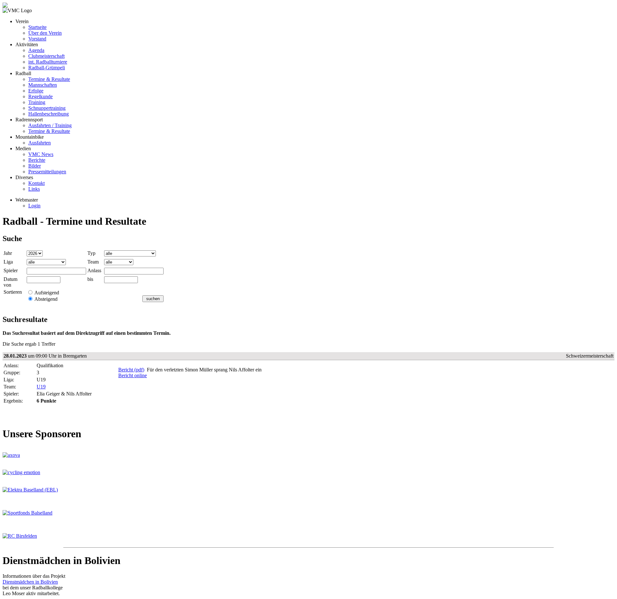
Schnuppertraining (47, 108)
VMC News (40, 154)
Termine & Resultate (49, 79)
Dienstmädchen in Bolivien (30, 582)
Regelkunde (40, 96)
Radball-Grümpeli (46, 67)
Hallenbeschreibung (48, 114)
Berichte (36, 160)
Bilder (34, 166)
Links (34, 189)
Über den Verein (45, 33)
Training (36, 102)
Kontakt (36, 183)
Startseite (37, 27)
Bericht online (132, 375)
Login (34, 205)
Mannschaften (42, 85)
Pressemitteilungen (47, 171)
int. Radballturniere (47, 62)
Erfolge (35, 90)
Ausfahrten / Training (50, 125)
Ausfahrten (39, 142)
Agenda (36, 50)
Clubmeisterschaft (46, 56)
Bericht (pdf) (131, 369)
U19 (41, 386)
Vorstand (37, 38)
